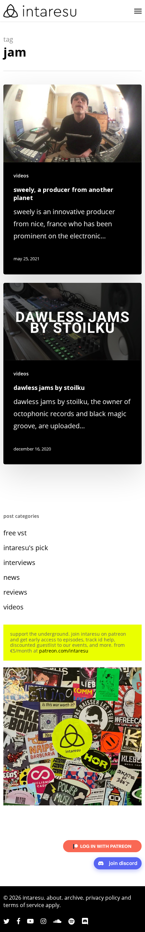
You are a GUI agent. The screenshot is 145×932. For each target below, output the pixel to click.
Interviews (19, 562)
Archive (73, 897)
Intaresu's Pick (25, 547)
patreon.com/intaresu (63, 650)
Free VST (15, 532)
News (11, 577)
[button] (138, 10)
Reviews (15, 592)
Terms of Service (23, 905)
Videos (21, 175)
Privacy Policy (103, 897)
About (54, 897)
